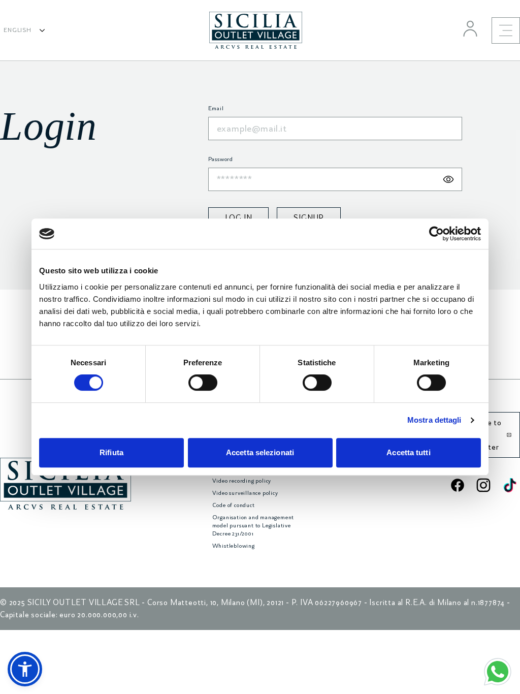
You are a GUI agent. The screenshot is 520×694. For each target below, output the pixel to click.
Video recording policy (242, 481)
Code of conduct (233, 505)
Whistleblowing (233, 546)
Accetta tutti (408, 452)
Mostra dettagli (434, 420)
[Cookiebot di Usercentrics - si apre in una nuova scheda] (436, 233)
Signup (309, 218)
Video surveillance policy (245, 493)
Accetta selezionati (260, 452)
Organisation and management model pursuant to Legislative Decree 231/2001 (253, 526)
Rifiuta (111, 452)
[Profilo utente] (470, 28)
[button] (25, 669)
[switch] (202, 382)
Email (216, 108)
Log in (238, 218)
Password (220, 159)
